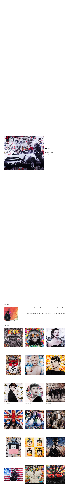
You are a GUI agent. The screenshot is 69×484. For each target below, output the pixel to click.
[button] (48, 3)
